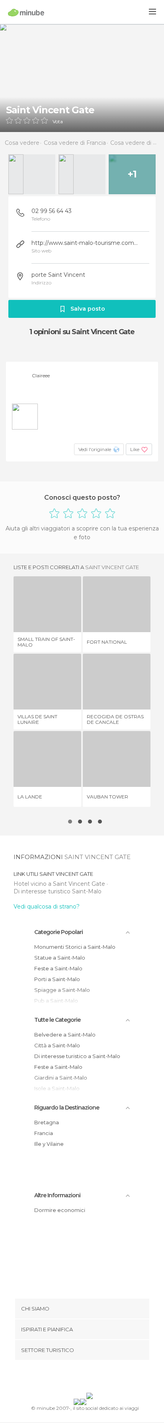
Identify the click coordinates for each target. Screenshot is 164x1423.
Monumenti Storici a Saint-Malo (74, 947)
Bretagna (46, 1122)
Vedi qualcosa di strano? (47, 906)
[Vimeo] (90, 1378)
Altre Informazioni (57, 1195)
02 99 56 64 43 (51, 211)
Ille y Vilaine (49, 1144)
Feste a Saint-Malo (58, 968)
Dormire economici (59, 1210)
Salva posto (87, 308)
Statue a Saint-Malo (59, 957)
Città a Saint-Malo (57, 1045)
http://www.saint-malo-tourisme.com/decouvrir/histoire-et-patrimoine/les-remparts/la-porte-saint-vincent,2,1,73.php (85, 242)
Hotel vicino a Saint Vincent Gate (60, 883)
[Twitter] (80, 1378)
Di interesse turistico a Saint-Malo (77, 1056)
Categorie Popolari (58, 932)
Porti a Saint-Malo (57, 979)
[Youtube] (101, 1378)
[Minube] (26, 12)
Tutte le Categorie (57, 1019)
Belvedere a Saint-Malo (65, 1034)
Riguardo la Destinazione (66, 1107)
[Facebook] (70, 1378)
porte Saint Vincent (58, 274)
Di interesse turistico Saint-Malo (58, 891)
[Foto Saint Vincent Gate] (82, 78)
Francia (43, 1133)
